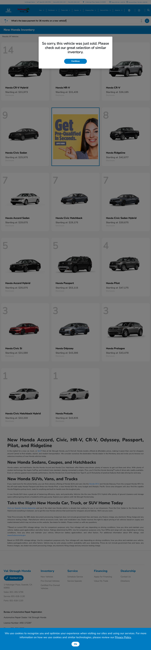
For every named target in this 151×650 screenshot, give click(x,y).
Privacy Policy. (123, 637)
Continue (75, 61)
